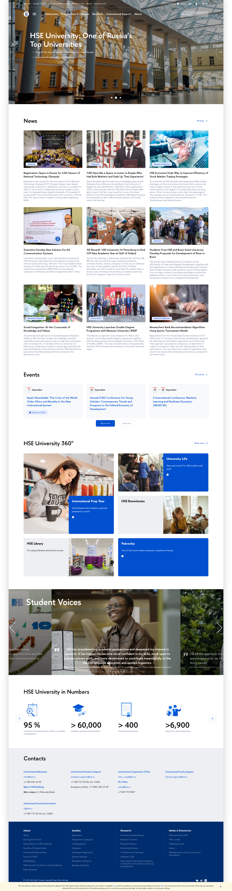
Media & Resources (180, 830)
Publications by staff (178, 835)
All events (199, 374)
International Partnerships (59, 3)
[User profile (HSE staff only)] (196, 4)
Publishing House (176, 843)
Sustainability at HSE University (37, 843)
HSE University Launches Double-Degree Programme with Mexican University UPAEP (112, 329)
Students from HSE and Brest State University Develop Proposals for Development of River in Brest (177, 253)
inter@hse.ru (29, 776)
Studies (76, 830)
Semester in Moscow (81, 860)
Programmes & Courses (75, 14)
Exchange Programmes (82, 852)
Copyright (48, 880)
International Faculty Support (179, 771)
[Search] (183, 14)
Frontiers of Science (56, 35)
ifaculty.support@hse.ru (176, 776)
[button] (107, 671)
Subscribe (127, 423)
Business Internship (80, 865)
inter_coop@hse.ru (127, 776)
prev (8, 52)
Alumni (89, 3)
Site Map (65, 880)
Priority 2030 (33, 241)
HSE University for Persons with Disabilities (42, 865)
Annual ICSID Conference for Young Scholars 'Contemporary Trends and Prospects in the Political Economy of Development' (111, 403)
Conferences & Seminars (131, 852)
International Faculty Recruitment (40, 803)
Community (95, 164)
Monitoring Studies (129, 848)
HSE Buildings (29, 860)
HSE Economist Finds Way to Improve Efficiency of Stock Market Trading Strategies (179, 174)
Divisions (27, 3)
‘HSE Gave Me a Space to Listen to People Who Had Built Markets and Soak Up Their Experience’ (115, 174)
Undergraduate (79, 843)
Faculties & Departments (34, 848)
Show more (105, 423)
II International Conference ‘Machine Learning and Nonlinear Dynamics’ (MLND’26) (174, 401)
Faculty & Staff (39, 3)
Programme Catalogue (82, 839)
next (212, 718)
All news (200, 120)
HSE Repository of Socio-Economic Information (185, 854)
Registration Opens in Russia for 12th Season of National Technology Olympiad (52, 174)
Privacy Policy (56, 880)
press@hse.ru (124, 786)
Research (97, 14)
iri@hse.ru (28, 808)
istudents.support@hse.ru (83, 776)
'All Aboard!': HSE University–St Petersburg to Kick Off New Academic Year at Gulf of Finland (116, 251)
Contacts (41, 880)
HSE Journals (174, 839)
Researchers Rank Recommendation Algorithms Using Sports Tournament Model (177, 329)
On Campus (95, 241)
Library (172, 848)
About (138, 14)
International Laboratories (132, 835)
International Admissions (35, 771)
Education (31, 164)
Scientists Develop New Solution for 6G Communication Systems (47, 251)
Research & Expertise (162, 164)
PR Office (123, 781)
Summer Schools (79, 856)
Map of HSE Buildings (34, 786)
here (115, 886)
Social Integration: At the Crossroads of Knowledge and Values (47, 329)
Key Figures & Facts (32, 839)
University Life (100, 3)
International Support (118, 14)
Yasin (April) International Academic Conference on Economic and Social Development (136, 863)
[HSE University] (26, 14)
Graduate (76, 848)
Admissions (51, 14)
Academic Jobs (78, 3)
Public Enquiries (30, 869)
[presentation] (15, 627)
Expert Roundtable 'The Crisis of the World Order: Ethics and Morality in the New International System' (52, 401)
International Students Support (86, 771)
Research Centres (128, 839)
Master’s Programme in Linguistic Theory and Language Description (142, 667)
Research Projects (128, 843)
